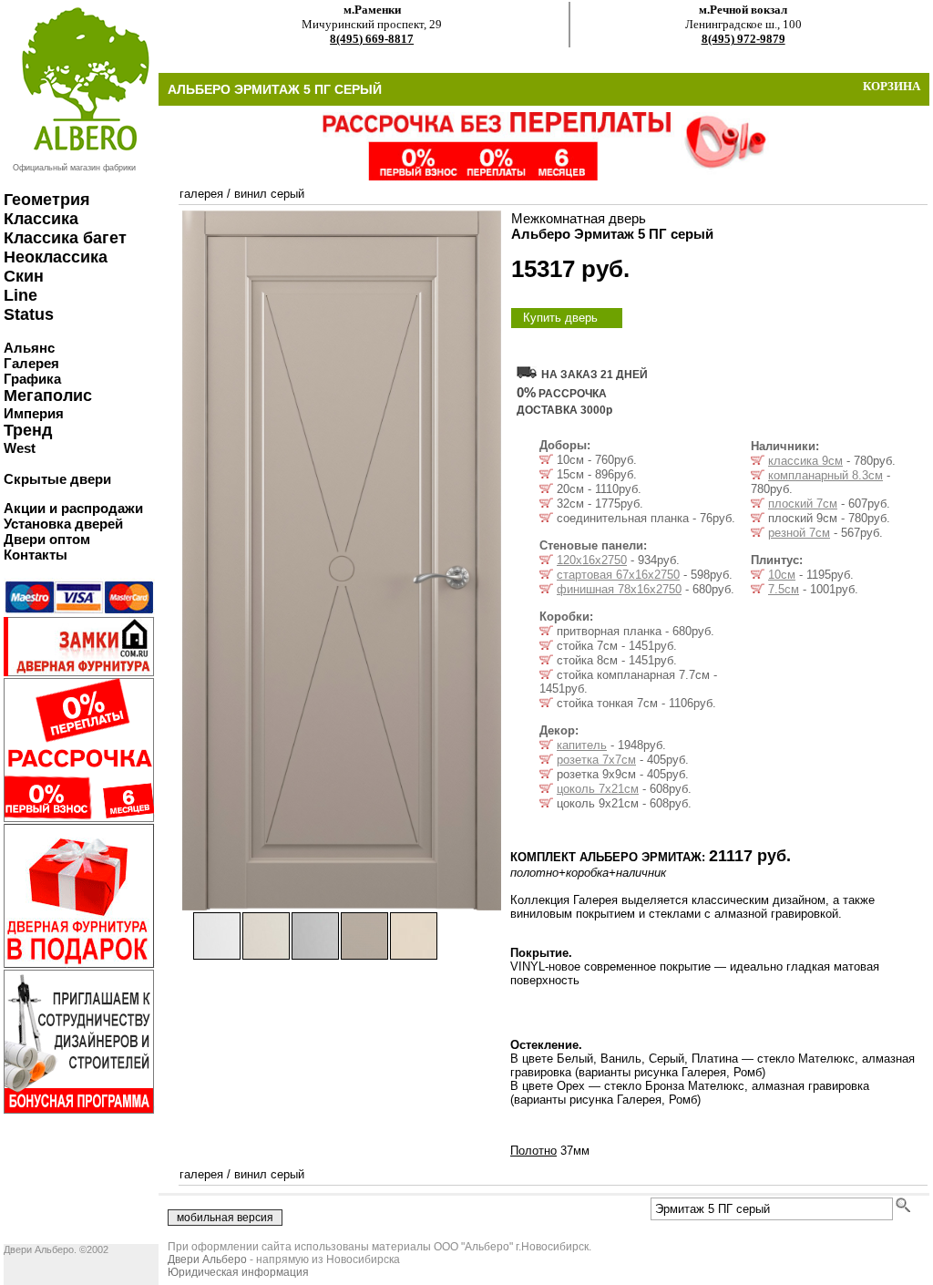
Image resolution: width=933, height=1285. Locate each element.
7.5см (783, 589)
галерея (201, 193)
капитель (582, 745)
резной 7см (799, 533)
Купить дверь (560, 317)
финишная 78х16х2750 (619, 589)
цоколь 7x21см (598, 789)
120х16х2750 (592, 560)
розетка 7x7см (596, 759)
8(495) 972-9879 (743, 39)
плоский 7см (802, 503)
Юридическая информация (238, 1272)
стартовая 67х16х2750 (618, 574)
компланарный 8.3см (825, 475)
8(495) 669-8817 (372, 39)
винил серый (269, 193)
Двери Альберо (207, 1259)
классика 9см (805, 461)
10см (781, 574)
